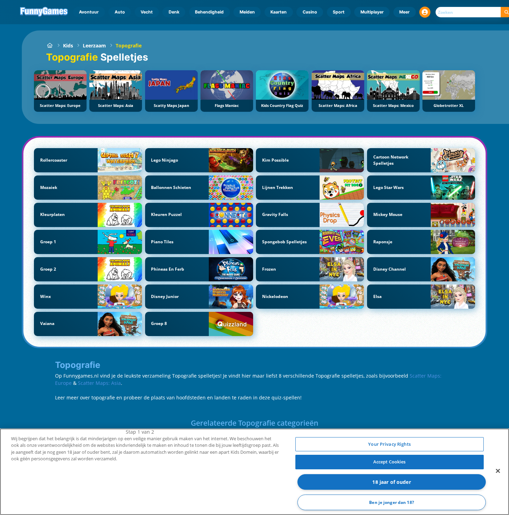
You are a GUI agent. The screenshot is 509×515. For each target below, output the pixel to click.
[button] (424, 12)
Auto (120, 12)
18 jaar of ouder (391, 482)
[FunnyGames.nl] (49, 45)
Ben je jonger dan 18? (391, 502)
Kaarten (278, 12)
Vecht (147, 12)
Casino (310, 12)
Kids (68, 45)
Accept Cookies (389, 462)
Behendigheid (209, 12)
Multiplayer (372, 12)
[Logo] (44, 12)
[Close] (498, 470)
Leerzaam (94, 45)
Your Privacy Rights (389, 444)
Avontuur (89, 12)
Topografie (129, 45)
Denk (174, 12)
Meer (404, 12)
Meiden (247, 12)
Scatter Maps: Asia (99, 383)
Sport (339, 12)
